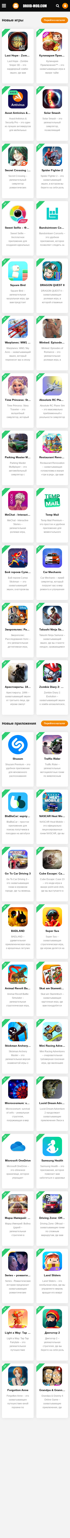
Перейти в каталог (54, 20)
